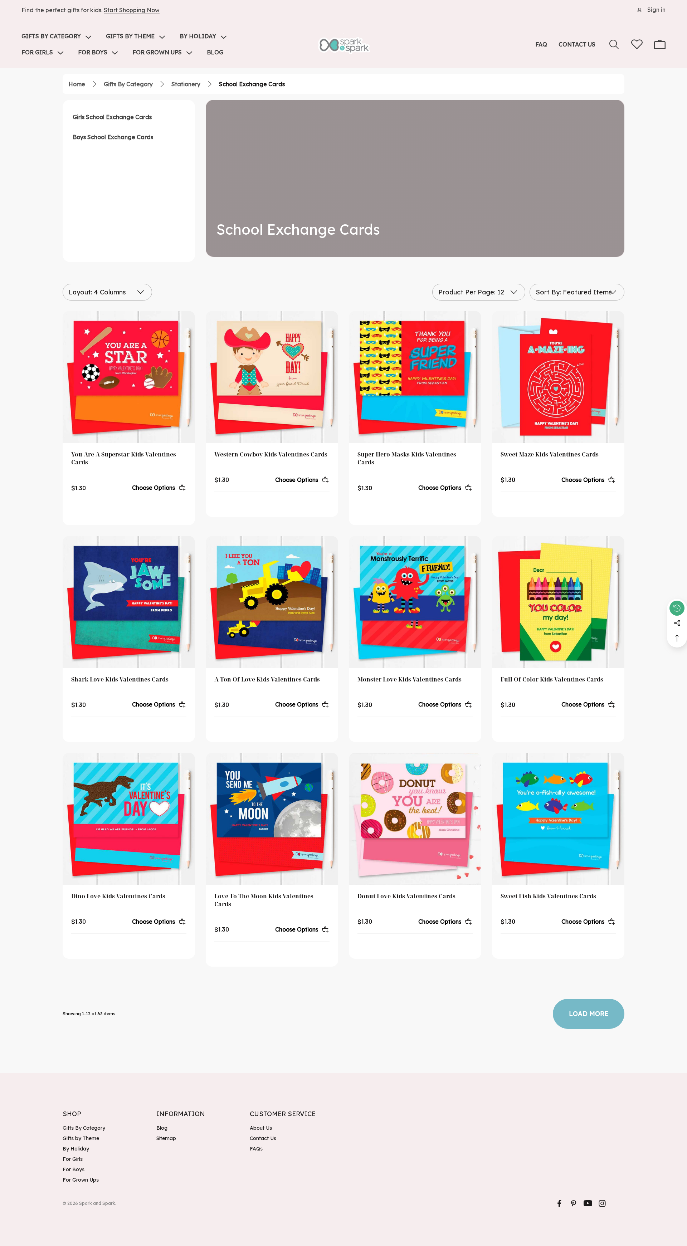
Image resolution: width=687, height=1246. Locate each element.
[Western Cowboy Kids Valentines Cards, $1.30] (272, 377)
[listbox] (577, 292)
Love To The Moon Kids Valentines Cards (263, 900)
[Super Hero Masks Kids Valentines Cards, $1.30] (415, 377)
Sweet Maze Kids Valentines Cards (550, 454)
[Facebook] (559, 1203)
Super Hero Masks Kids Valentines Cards (406, 458)
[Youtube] (588, 1203)
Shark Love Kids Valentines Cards (120, 679)
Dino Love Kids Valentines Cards (118, 896)
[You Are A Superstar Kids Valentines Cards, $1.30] (129, 377)
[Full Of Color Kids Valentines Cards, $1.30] (558, 602)
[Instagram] (602, 1203)
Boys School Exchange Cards (113, 137)
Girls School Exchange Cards (112, 117)
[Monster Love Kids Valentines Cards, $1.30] (415, 602)
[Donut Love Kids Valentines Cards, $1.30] (415, 819)
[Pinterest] (573, 1203)
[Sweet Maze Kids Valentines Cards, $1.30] (558, 377)
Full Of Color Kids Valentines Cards (552, 679)
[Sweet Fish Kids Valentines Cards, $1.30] (558, 819)
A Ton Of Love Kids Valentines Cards (267, 679)
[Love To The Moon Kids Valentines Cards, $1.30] (272, 819)
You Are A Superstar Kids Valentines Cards (123, 458)
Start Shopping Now (132, 10)
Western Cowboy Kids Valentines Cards (270, 454)
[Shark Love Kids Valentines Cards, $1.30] (129, 602)
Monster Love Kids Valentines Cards (409, 679)
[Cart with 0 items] (660, 44)
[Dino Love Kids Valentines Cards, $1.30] (129, 819)
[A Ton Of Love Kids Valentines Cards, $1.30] (272, 602)
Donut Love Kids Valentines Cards (406, 896)
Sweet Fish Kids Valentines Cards (548, 896)
